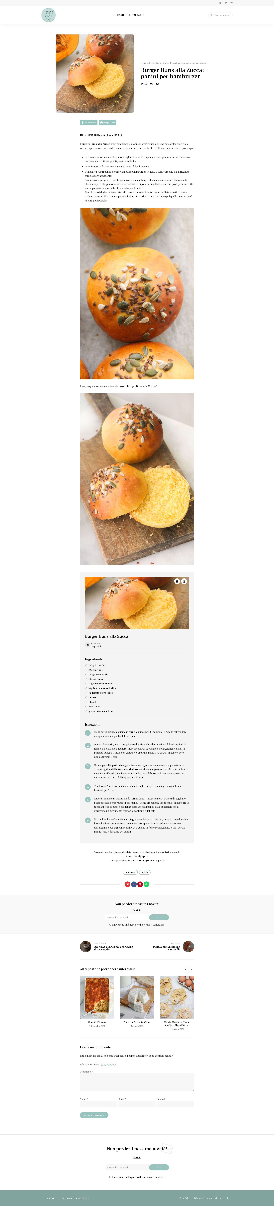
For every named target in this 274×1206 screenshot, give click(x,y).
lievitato (131, 872)
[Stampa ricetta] (177, 581)
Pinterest (226, 3)
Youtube (231, 3)
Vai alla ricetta (90, 122)
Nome (84, 1099)
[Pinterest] (140, 884)
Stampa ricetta (109, 122)
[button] (184, 581)
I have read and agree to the (138, 924)
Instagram (220, 3)
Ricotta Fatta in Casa (137, 1022)
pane (145, 872)
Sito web (161, 1099)
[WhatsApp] (146, 884)
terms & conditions (154, 924)
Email (122, 1099)
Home (121, 14)
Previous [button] (185, 969)
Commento (86, 1071)
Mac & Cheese (97, 1022)
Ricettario (136, 14)
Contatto (51, 1198)
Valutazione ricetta (89, 1064)
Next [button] (191, 969)
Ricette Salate (154, 63)
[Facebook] (134, 884)
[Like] (127, 884)
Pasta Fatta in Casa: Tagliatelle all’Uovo (177, 1023)
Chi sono (67, 1198)
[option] (97, 1001)
